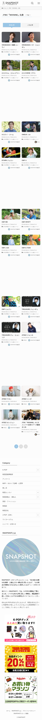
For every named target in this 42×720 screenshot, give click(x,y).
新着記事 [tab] (12, 25)
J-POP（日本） (7, 515)
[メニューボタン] (39, 3)
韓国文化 (5, 510)
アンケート (6, 479)
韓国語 (4, 506)
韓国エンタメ (7, 492)
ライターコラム (7, 519)
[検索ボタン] (32, 3)
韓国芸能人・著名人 (9, 497)
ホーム (8, 710)
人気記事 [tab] (30, 25)
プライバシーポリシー (29, 710)
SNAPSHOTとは (16, 710)
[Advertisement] (21, 102)
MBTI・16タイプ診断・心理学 (12, 483)
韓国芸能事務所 (7, 474)
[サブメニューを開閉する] (37, 469)
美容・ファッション (9, 501)
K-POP (4, 470)
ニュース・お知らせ (9, 524)
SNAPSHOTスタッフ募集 (21, 713)
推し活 (4, 488)
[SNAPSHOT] (10, 3)
